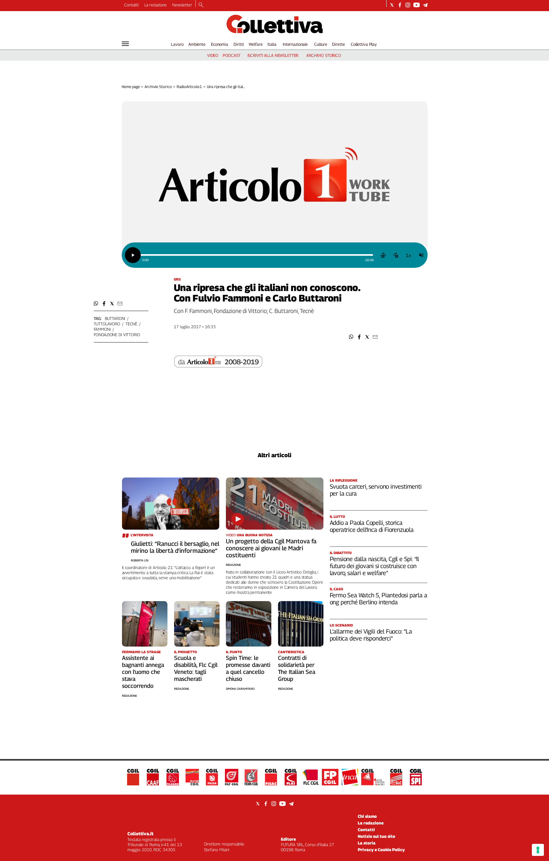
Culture (320, 44)
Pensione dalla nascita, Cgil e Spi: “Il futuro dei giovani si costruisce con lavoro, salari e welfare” (374, 565)
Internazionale (295, 44)
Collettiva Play (364, 44)
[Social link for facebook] (399, 5)
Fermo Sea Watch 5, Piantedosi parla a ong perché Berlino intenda (378, 599)
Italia (272, 44)
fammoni (102, 329)
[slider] (256, 255)
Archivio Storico (158, 86)
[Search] (201, 5)
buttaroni (115, 318)
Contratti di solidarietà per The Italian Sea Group (296, 668)
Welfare (255, 44)
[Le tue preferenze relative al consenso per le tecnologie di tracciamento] (538, 850)
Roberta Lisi (139, 560)
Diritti (239, 44)
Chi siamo (367, 816)
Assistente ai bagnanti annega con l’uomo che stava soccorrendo (143, 671)
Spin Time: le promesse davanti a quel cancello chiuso (248, 668)
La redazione (155, 4)
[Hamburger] (125, 43)
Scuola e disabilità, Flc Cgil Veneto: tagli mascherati (196, 668)
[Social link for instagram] (407, 5)
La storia (367, 842)
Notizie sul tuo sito (376, 836)
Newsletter (182, 4)
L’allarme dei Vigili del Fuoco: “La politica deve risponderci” (371, 635)
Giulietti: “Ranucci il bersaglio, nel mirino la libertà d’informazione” (175, 547)
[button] (351, 337)
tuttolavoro (107, 323)
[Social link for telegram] (425, 5)
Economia (219, 44)
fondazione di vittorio (117, 334)
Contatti (131, 4)
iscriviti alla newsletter (273, 55)
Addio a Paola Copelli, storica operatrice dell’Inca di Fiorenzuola (372, 526)
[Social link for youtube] (416, 5)
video (212, 55)
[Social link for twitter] (392, 5)
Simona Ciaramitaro (240, 688)
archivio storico (323, 55)
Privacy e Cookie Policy (381, 849)
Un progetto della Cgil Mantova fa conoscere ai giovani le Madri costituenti (271, 548)
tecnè (131, 323)
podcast (231, 55)
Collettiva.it (140, 833)
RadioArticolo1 (189, 86)
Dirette (338, 44)
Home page (131, 86)
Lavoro (177, 44)
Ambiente (197, 44)
